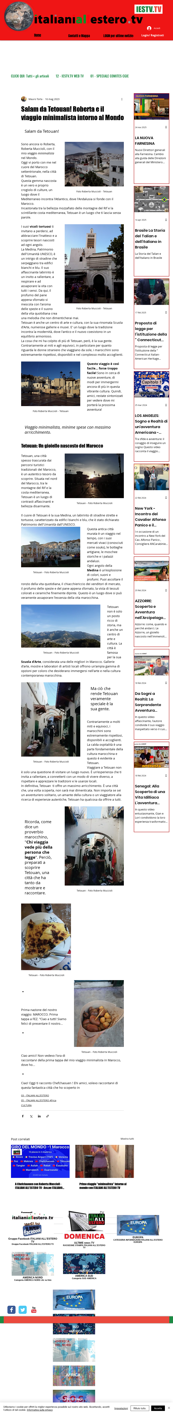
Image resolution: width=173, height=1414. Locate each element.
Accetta (158, 1408)
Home (37, 35)
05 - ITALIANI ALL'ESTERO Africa (38, 1100)
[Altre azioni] (122, 99)
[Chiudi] (169, 1408)
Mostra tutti (127, 1138)
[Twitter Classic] (23, 1310)
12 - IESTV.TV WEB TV (70, 76)
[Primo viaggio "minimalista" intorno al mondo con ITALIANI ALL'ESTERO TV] (104, 1161)
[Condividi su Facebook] (22, 1116)
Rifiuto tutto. (139, 1408)
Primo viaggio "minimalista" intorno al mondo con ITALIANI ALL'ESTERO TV (103, 1186)
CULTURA (26, 1105)
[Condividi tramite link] (47, 1116)
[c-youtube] (34, 1310)
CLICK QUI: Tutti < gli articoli (30, 76)
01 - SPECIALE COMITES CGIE (109, 76)
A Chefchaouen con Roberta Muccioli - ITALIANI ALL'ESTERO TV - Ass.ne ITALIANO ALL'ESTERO (39, 1186)
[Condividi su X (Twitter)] (31, 1116)
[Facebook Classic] (11, 1310)
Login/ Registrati (152, 35)
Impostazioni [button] (121, 1408)
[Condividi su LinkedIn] (39, 1116)
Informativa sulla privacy (40, 1409)
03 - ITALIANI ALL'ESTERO (35, 1095)
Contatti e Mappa (79, 35)
